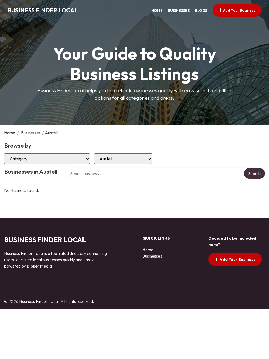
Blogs (201, 10)
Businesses (179, 10)
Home (157, 10)
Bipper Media (39, 266)
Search (254, 173)
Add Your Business (238, 10)
